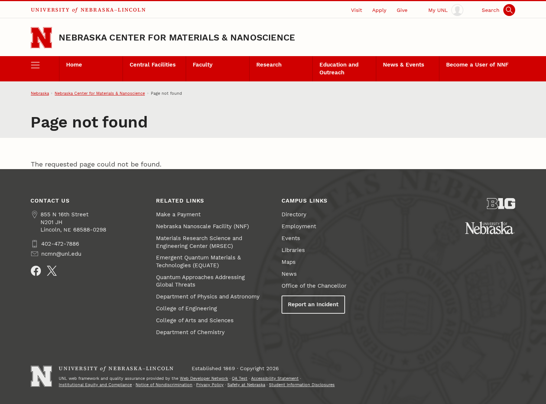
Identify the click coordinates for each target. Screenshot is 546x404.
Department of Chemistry (190, 332)
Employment (299, 226)
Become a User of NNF (477, 64)
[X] (52, 271)
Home (74, 64)
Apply (379, 10)
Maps (289, 262)
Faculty (202, 64)
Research (269, 64)
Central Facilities (153, 64)
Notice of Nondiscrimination (164, 384)
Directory (294, 214)
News (289, 274)
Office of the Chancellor (314, 285)
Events (291, 238)
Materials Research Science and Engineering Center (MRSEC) (199, 242)
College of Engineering (186, 308)
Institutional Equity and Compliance (95, 384)
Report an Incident (313, 304)
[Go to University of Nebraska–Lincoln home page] (41, 37)
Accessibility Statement (275, 378)
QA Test (239, 378)
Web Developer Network (204, 378)
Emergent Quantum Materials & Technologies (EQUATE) (198, 261)
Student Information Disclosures (302, 384)
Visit (356, 10)
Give (402, 10)
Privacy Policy (210, 384)
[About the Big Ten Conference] (501, 204)
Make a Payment (178, 214)
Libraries (293, 250)
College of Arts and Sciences (195, 320)
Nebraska (40, 93)
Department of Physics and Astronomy (208, 296)
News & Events (403, 64)
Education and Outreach (338, 68)
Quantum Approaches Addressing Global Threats (200, 281)
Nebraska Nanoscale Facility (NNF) (202, 226)
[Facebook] (36, 271)
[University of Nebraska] (490, 228)
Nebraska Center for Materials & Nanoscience (177, 37)
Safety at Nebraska (246, 384)
